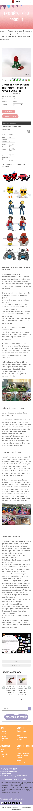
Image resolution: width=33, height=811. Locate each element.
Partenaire (4, 738)
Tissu (2, 749)
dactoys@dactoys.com (10, 771)
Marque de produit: (7, 96)
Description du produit (9, 123)
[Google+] (5, 803)
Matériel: (4, 101)
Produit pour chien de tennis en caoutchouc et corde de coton (10, 690)
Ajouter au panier (10, 116)
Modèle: (4, 94)
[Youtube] (20, 803)
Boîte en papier (22, 737)
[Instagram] (16, 803)
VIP (1, 741)
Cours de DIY (21, 762)
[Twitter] (13, 803)
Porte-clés (4, 754)
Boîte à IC (3, 756)
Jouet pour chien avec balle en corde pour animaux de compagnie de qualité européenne (21, 692)
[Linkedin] (9, 803)
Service (3, 736)
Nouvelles (3, 734)
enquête (9, 111)
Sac (18, 735)
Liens (2, 728)
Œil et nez (3, 752)
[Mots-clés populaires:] (29, 708)
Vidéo (19, 760)
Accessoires (5, 746)
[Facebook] (1, 803)
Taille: (3, 99)
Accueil (3, 731)
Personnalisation (23, 753)
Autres (19, 739)
